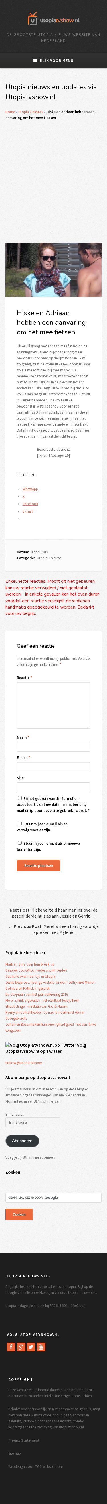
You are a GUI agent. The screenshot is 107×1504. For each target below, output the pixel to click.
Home (10, 111)
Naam (23, 737)
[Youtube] (41, 1347)
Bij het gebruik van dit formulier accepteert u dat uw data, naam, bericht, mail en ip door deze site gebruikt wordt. (53, 804)
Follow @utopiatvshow (23, 1062)
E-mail (23, 757)
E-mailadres (14, 1114)
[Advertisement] (53, 181)
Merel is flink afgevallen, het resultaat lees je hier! (42, 1000)
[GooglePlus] (21, 1347)
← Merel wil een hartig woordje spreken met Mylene (53, 929)
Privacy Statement (23, 1440)
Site (20, 777)
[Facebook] (11, 1347)
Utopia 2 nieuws (30, 111)
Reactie (24, 677)
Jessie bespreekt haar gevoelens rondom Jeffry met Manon (50, 982)
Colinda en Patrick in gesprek (27, 988)
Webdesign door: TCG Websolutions (35, 1466)
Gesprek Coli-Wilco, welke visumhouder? (36, 970)
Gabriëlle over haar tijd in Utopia (30, 976)
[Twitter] (31, 1347)
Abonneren (22, 1141)
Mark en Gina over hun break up (29, 964)
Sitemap (14, 1453)
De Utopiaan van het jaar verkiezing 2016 (36, 994)
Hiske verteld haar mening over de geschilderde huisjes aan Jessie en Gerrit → (54, 913)
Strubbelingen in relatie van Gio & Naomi (36, 1006)
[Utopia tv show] (54, 27)
